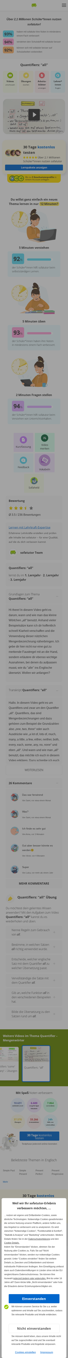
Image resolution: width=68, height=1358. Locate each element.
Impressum (46, 1352)
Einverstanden (34, 1298)
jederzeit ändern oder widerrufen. (29, 1278)
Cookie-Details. (11, 1243)
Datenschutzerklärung (39, 1239)
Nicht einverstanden (34, 1328)
